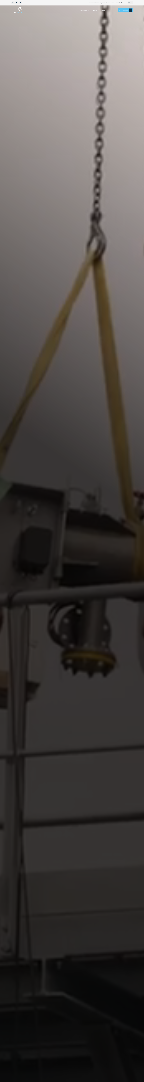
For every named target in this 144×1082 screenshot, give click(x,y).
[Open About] (113, 10)
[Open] (131, 3)
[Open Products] (88, 10)
